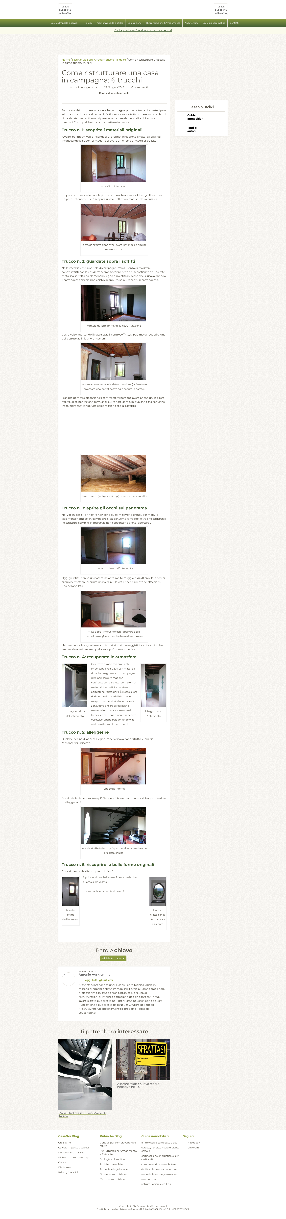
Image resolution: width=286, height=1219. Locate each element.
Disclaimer (64, 1167)
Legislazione (135, 23)
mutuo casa (148, 1179)
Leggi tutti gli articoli (98, 980)
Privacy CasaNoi (68, 1172)
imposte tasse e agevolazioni (159, 1174)
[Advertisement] (143, 43)
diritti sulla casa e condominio (159, 1169)
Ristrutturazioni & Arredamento (163, 23)
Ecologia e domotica (112, 1159)
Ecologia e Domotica (214, 23)
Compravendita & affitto (110, 23)
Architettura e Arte (111, 1164)
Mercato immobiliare (113, 1179)
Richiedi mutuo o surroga (74, 1157)
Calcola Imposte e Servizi (64, 23)
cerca (244, 23)
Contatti (234, 23)
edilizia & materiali (113, 958)
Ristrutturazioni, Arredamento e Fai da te (99, 59)
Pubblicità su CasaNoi (71, 1152)
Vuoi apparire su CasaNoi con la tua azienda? (143, 30)
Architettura (191, 23)
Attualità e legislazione (114, 1169)
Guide (89, 23)
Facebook (194, 1142)
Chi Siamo (64, 1142)
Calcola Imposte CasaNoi (73, 1147)
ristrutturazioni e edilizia (156, 1184)
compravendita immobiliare (158, 1164)
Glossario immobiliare (113, 1174)
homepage (41, 23)
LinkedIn (193, 1147)
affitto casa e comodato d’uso (159, 1142)
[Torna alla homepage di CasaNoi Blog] (143, 1196)
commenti (139, 87)
